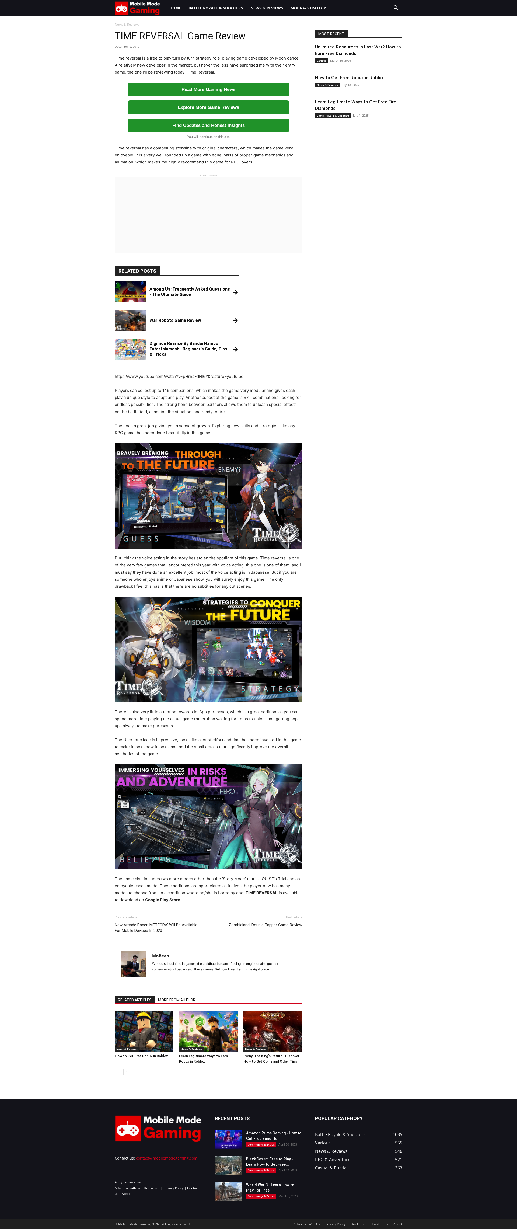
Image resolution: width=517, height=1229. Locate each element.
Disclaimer (152, 1188)
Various (321, 60)
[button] (395, 8)
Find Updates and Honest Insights (208, 125)
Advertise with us (127, 1188)
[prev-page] (118, 1072)
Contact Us (380, 1224)
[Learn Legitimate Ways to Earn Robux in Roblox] (208, 1031)
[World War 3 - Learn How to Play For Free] (228, 1191)
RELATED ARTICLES (135, 1000)
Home (175, 8)
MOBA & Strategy (308, 8)
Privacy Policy (173, 1188)
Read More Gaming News (208, 89)
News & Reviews (266, 8)
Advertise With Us (307, 1224)
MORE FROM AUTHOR (176, 1000)
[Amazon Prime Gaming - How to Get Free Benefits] (228, 1139)
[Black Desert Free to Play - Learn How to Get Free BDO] (228, 1165)
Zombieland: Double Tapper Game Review (265, 924)
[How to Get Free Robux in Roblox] (144, 1031)
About (126, 1193)
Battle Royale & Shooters (215, 8)
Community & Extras (261, 1144)
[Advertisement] (208, 215)
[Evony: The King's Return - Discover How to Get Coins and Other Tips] (272, 1031)
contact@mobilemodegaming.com (166, 1158)
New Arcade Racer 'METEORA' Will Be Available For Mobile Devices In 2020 (156, 927)
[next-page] (126, 1072)
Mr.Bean (160, 955)
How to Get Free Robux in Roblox (141, 1056)
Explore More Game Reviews (208, 107)
